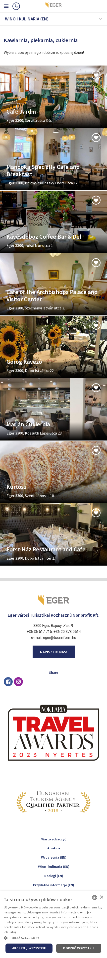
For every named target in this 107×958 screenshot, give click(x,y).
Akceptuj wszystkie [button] (29, 948)
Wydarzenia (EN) (53, 857)
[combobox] (94, 897)
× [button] (101, 897)
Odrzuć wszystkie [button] (78, 948)
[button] (53, 938)
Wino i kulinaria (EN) (53, 866)
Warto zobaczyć (53, 839)
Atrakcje (53, 848)
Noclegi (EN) (53, 876)
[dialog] (53, 924)
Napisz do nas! (53, 651)
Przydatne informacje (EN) (53, 885)
